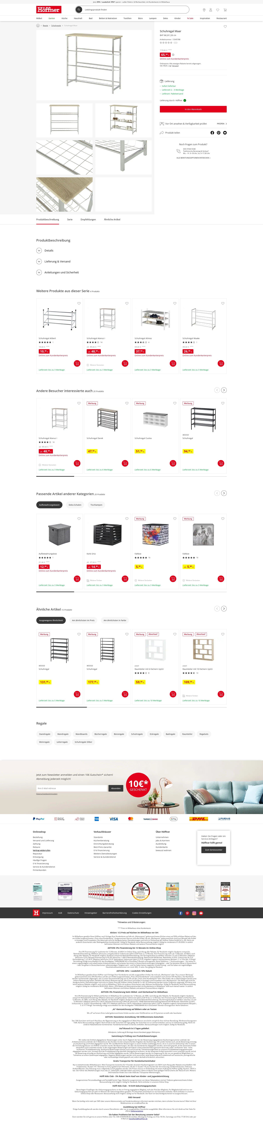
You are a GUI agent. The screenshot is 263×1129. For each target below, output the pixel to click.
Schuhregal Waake (189, 300)
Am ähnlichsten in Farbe (115, 620)
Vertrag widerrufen (41, 850)
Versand (175, 66)
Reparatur (37, 853)
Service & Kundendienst (44, 866)
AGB (60, 913)
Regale (41, 723)
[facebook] (180, 913)
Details (49, 250)
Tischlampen (96, 505)
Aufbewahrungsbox (46, 515)
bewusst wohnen (163, 850)
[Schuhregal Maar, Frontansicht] (64, 120)
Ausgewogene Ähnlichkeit (51, 620)
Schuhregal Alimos (141, 300)
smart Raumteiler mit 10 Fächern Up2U (198, 631)
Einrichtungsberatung (104, 843)
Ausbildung (161, 843)
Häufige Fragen (40, 860)
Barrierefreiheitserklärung (115, 913)
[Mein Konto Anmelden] (210, 9)
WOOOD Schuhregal (190, 400)
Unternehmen (162, 837)
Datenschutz (73, 913)
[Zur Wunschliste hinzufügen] (225, 26)
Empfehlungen (88, 219)
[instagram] (194, 913)
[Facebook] (212, 133)
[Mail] (225, 133)
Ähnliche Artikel (112, 219)
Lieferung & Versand (57, 261)
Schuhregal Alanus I (94, 300)
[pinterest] (187, 913)
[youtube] (201, 913)
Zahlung (36, 843)
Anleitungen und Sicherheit (62, 272)
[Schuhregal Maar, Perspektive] (94, 65)
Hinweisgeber (91, 913)
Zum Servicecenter (213, 849)
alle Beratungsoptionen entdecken (193, 158)
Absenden (116, 788)
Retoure (36, 847)
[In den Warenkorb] (77, 363)
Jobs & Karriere (163, 840)
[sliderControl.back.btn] (217, 390)
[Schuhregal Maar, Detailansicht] (64, 157)
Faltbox (136, 515)
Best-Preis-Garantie (103, 847)
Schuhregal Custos (141, 400)
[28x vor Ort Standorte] (204, 9)
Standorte (98, 837)
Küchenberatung (101, 840)
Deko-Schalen (75, 505)
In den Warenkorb (193, 109)
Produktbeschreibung (47, 219)
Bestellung (38, 837)
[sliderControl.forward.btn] (224, 390)
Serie (69, 219)
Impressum (47, 913)
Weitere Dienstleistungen (105, 853)
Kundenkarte (162, 847)
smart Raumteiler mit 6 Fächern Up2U (150, 631)
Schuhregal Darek (93, 400)
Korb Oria (89, 515)
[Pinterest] (218, 133)
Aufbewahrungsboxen (49, 505)
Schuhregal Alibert (45, 300)
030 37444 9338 (189, 149)
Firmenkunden (39, 870)
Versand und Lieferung (43, 840)
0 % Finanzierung (41, 863)
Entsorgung (38, 857)
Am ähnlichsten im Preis (83, 620)
